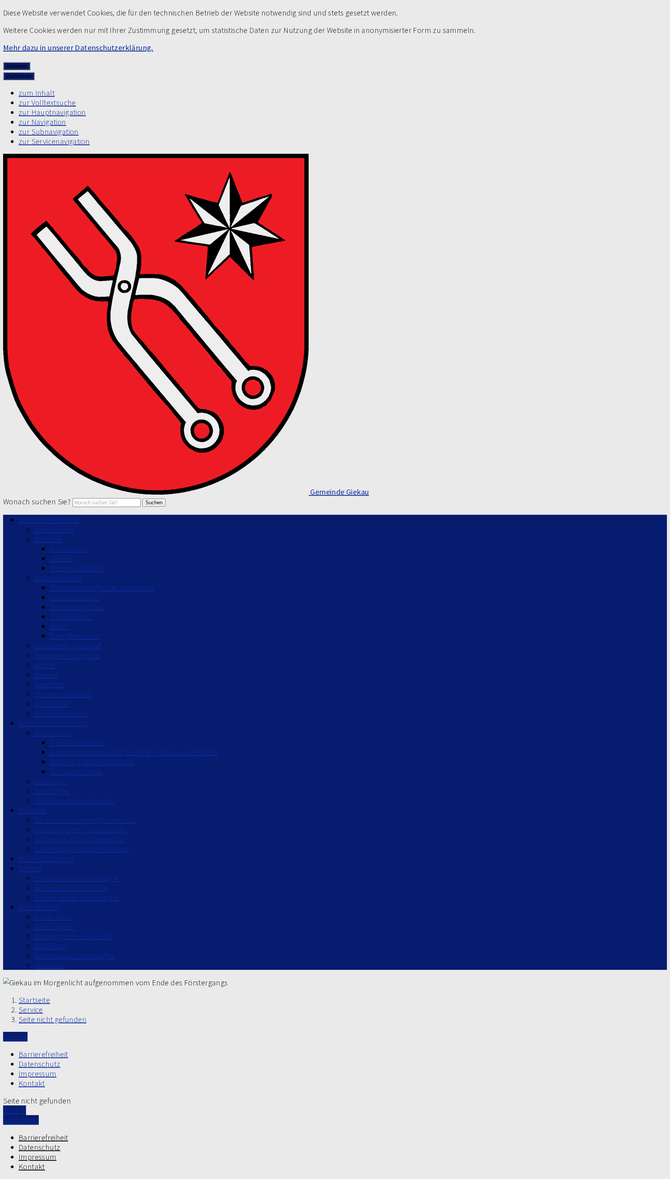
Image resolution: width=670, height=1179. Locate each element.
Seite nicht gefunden (52, 1019)
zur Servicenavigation (54, 141)
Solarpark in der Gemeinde (78, 839)
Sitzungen (50, 781)
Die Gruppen (54, 926)
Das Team (50, 945)
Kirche (44, 665)
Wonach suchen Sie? (37, 501)
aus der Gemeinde (49, 519)
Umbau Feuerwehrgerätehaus (84, 820)
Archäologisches (77, 607)
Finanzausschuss (77, 742)
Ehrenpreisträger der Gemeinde (102, 587)
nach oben (21, 1120)
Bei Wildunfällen (60, 713)
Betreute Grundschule (71, 887)
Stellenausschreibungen (74, 800)
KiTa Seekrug (40, 907)
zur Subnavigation (49, 131)
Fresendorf (68, 548)
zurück (14, 1110)
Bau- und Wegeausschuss (92, 762)
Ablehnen (16, 66)
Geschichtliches (75, 597)
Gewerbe (49, 684)
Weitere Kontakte (62, 694)
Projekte (33, 810)
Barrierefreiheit (43, 1054)
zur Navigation (42, 122)
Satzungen (52, 791)
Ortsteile (48, 539)
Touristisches (71, 616)
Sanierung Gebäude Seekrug (82, 849)
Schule (30, 868)
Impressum (38, 1073)
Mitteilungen (54, 529)
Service (31, 1009)
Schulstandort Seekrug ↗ (76, 878)
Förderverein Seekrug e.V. (76, 897)
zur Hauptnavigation (52, 112)
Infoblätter (51, 703)
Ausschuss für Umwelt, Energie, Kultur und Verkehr (134, 752)
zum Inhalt (37, 93)
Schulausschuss (76, 771)
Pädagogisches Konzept (73, 936)
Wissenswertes (58, 578)
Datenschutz (39, 1064)
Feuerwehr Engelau (67, 655)
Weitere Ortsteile (77, 568)
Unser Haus (53, 916)
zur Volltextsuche (47, 102)
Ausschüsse (53, 732)
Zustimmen (18, 76)
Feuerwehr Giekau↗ (68, 645)
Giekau (61, 558)
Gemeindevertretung (53, 723)
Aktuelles (49, 965)
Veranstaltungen (46, 858)
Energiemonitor (75, 636)
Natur (59, 626)
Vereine (46, 674)
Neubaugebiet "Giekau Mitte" (82, 829)
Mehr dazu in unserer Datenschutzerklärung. (78, 47)
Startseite (34, 1000)
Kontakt (32, 1083)
